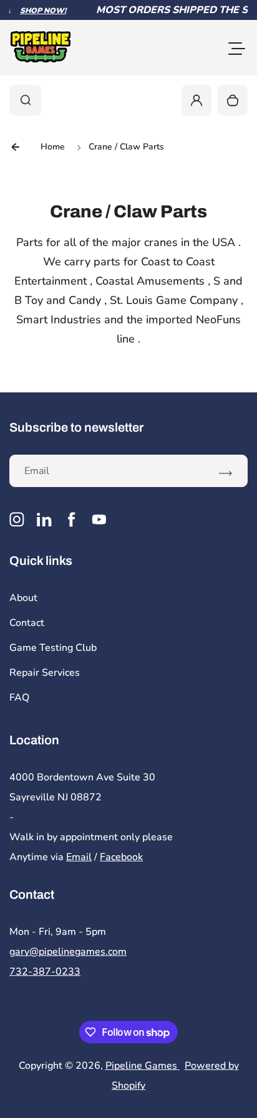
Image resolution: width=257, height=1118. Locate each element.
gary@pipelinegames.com (68, 952)
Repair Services (44, 673)
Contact (26, 623)
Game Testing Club (53, 648)
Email (79, 857)
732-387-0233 (44, 971)
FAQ (19, 697)
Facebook (121, 857)
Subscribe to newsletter (76, 427)
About (23, 598)
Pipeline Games (142, 1066)
